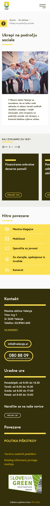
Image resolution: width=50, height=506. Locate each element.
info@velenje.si (18, 344)
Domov (13, 20)
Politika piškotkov (20, 441)
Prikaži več (13, 195)
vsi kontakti (11, 330)
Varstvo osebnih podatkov (20, 454)
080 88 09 (19, 355)
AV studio (35, 502)
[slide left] (4, 147)
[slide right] (16, 147)
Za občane (23, 20)
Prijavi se (12, 415)
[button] (3, 23)
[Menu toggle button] (42, 6)
